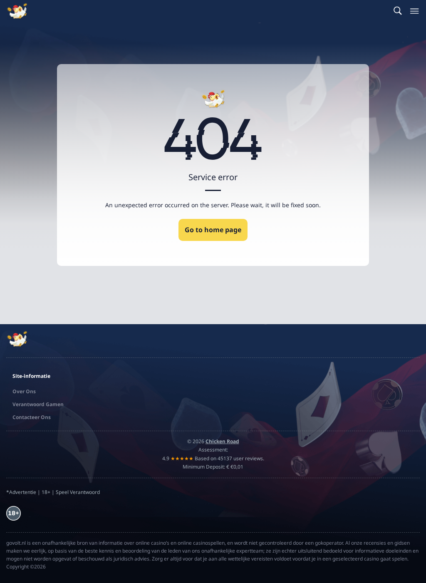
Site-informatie (31, 376)
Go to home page (213, 229)
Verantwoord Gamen (38, 404)
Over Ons (24, 391)
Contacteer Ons (31, 417)
